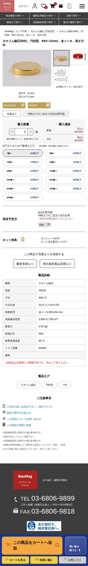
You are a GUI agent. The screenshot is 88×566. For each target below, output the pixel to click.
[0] (52, 6)
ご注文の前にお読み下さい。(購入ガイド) (29, 406)
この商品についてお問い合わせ (24, 418)
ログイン (23, 6)
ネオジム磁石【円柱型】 (43, 31)
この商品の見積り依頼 (19, 425)
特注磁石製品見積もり (57, 264)
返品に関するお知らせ (19, 412)
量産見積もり (25, 264)
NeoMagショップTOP (16, 31)
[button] (32, 545)
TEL (47, 499)
